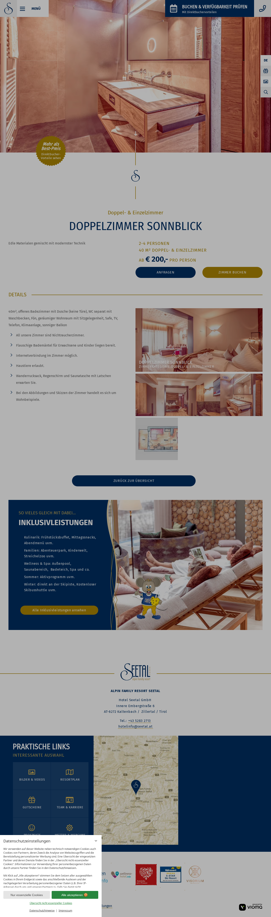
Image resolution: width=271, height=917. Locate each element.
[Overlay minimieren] (96, 840)
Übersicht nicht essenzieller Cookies (51, 903)
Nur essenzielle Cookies (27, 895)
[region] (50, 866)
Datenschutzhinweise (42, 910)
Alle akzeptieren (72, 895)
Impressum (65, 910)
